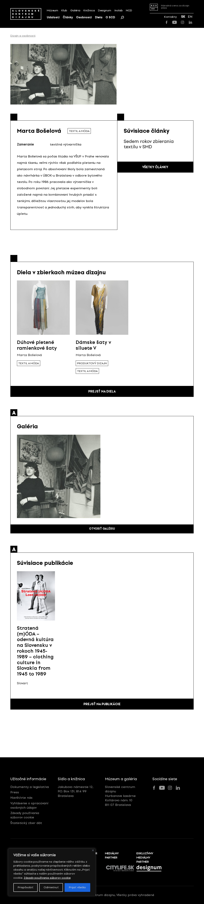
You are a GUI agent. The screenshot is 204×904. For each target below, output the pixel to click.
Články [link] (68, 17)
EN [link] (190, 17)
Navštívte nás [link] (21, 798)
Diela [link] (98, 17)
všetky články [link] (155, 167)
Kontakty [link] (170, 17)
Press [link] (14, 792)
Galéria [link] (75, 10)
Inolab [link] (118, 10)
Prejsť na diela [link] (102, 391)
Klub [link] (64, 10)
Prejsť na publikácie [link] (102, 704)
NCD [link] (129, 10)
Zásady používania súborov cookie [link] (47, 878)
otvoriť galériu (102, 528)
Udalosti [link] (53, 17)
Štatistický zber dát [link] (26, 823)
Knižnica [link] (89, 10)
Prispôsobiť (25, 887)
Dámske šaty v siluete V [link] (93, 345)
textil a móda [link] (79, 131)
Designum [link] (104, 10)
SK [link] (183, 17)
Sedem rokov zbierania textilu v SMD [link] (149, 144)
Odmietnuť (51, 887)
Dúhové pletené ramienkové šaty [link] (37, 345)
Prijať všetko (77, 887)
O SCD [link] (110, 17)
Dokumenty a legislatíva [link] (29, 787)
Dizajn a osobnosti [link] (22, 35)
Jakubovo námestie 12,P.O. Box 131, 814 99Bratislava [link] (75, 791)
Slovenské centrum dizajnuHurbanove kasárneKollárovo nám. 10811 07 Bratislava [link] (120, 796)
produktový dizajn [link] (92, 363)
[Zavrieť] (93, 850)
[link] (25, 14)
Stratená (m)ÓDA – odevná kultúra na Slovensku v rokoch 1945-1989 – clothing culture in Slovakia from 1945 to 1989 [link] (35, 651)
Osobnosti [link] (84, 17)
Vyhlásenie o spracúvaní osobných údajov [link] (29, 805)
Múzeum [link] (52, 10)
